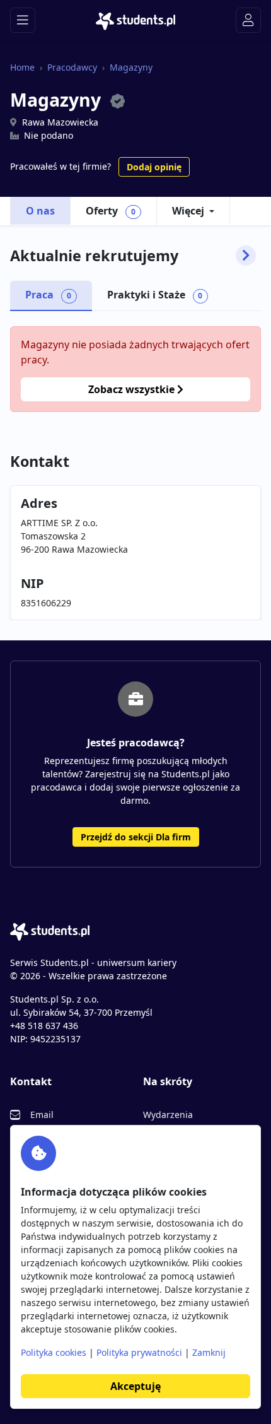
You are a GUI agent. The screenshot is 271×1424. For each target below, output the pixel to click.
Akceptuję (135, 1386)
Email (42, 1115)
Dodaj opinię (154, 167)
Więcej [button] (188, 211)
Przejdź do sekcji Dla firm (136, 837)
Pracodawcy (72, 67)
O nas (40, 211)
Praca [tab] (48, 295)
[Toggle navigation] (22, 20)
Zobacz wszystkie (132, 389)
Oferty (111, 211)
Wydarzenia (168, 1115)
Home (22, 67)
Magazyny (131, 67)
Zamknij (209, 1352)
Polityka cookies (53, 1352)
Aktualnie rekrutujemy (94, 255)
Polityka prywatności (139, 1352)
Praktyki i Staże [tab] (155, 295)
